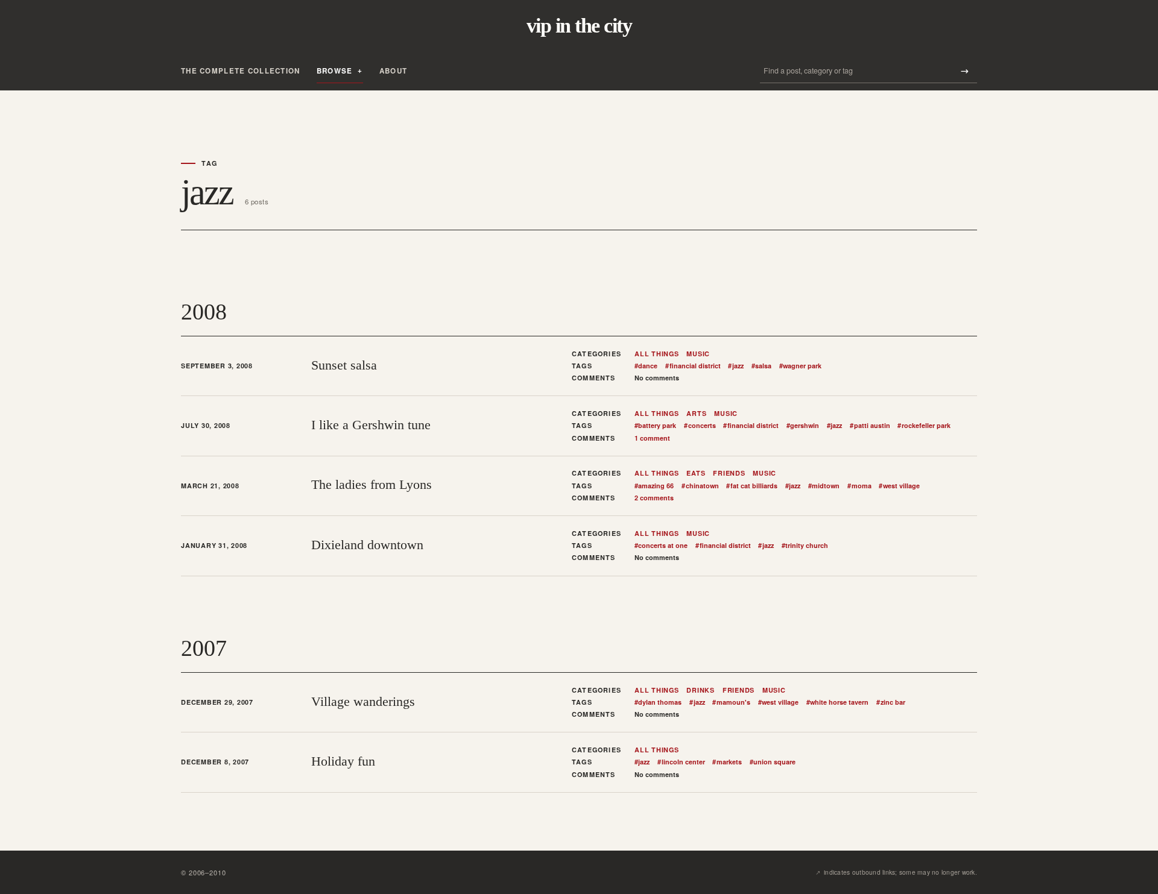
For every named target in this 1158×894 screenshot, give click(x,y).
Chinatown (700, 486)
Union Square (773, 762)
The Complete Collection (240, 71)
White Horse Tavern (837, 702)
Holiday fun (343, 761)
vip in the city (579, 26)
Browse (335, 71)
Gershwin (802, 425)
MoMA (859, 486)
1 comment (652, 437)
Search (964, 71)
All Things (656, 354)
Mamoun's (731, 702)
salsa (761, 366)
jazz (735, 366)
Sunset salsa (344, 365)
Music (698, 354)
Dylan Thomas (658, 702)
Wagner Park (800, 366)
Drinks (700, 690)
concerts (699, 425)
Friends (729, 473)
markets (726, 762)
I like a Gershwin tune (371, 424)
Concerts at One (661, 545)
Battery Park (655, 425)
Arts (696, 413)
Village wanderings (363, 701)
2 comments (654, 497)
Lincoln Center (680, 762)
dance (645, 366)
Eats (695, 473)
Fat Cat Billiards (751, 486)
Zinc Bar (890, 702)
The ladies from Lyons (371, 484)
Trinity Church (805, 545)
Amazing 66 (654, 486)
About (393, 71)
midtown (824, 486)
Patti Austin (870, 425)
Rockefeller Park (923, 425)
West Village (899, 486)
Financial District (692, 366)
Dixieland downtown (367, 544)
